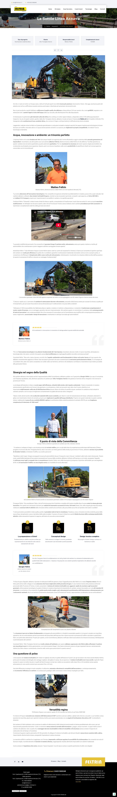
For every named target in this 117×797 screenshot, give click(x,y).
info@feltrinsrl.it (17, 2)
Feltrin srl (63, 795)
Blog (96, 9)
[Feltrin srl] (20, 9)
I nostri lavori (79, 9)
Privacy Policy (15, 791)
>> (83, 119)
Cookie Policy (23, 791)
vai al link (78, 782)
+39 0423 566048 (32, 2)
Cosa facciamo (67, 9)
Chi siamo (57, 9)
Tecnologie (88, 9)
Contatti (102, 9)
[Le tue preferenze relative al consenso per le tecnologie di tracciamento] (114, 794)
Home (50, 9)
